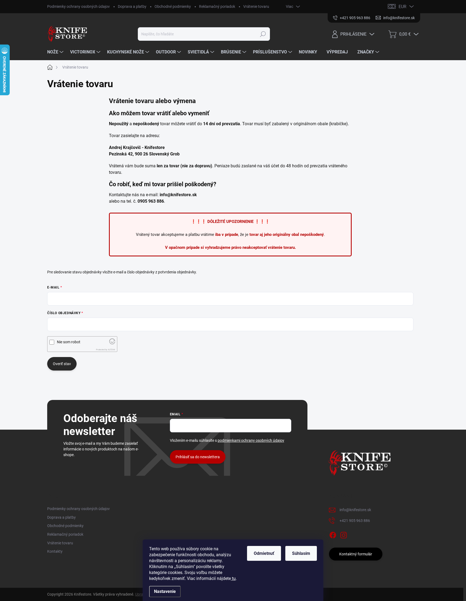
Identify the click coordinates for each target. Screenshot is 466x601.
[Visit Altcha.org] (112, 343)
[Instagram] (344, 534)
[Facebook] (333, 534)
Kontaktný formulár (355, 554)
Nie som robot (68, 342)
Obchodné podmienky (173, 6)
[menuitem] (56, 52)
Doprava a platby (132, 6)
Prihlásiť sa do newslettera (198, 457)
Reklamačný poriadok (217, 6)
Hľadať (263, 34)
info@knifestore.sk (355, 510)
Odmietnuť (264, 553)
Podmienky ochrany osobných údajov (78, 6)
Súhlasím (301, 553)
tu (233, 578)
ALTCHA (111, 349)
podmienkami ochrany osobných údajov (251, 440)
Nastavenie (165, 591)
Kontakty (55, 551)
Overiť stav (62, 364)
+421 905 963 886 (355, 520)
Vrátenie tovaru (256, 6)
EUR (402, 6)
